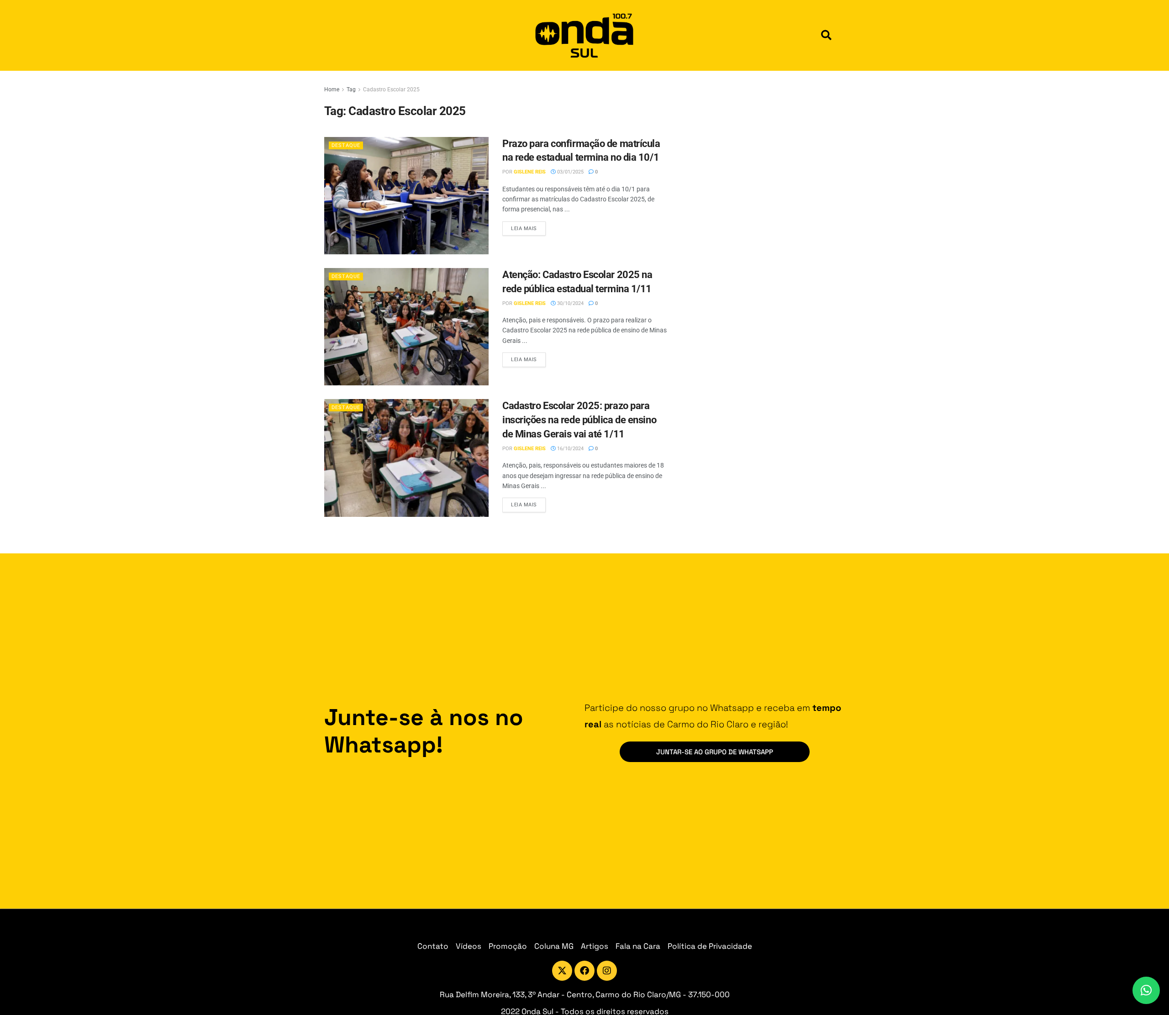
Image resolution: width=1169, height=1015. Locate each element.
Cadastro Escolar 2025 (391, 89)
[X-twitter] (562, 971)
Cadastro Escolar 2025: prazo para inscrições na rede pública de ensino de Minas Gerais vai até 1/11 (579, 420)
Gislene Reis (530, 172)
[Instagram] (607, 971)
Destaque (346, 145)
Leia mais (528, 226)
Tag (351, 89)
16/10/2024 (570, 449)
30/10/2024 (570, 303)
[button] (826, 35)
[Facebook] (584, 971)
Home (331, 89)
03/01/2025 (570, 172)
